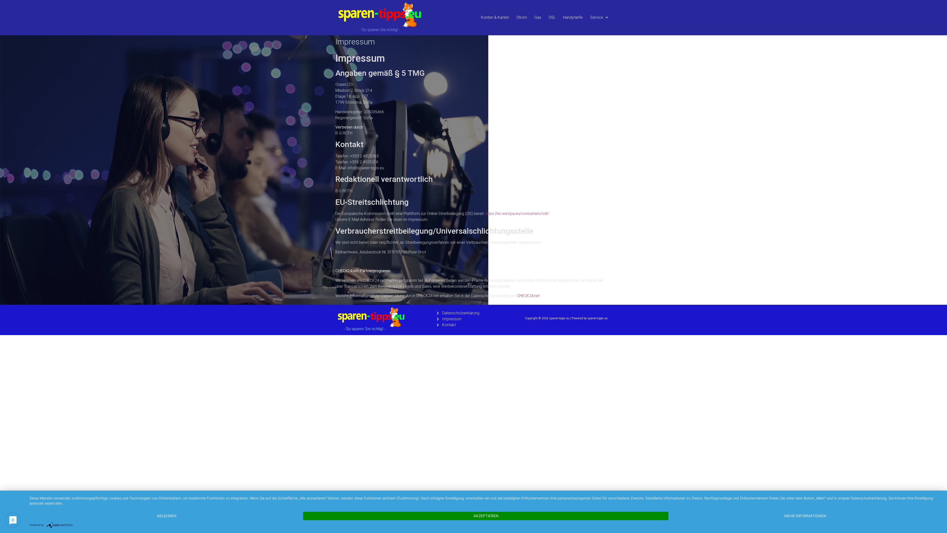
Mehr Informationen (805, 516)
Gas (537, 17)
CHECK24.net (528, 295)
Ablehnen (166, 516)
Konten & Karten (495, 17)
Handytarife (573, 17)
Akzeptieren (486, 516)
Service (596, 17)
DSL (552, 17)
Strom (521, 17)
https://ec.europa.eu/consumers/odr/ (517, 213)
